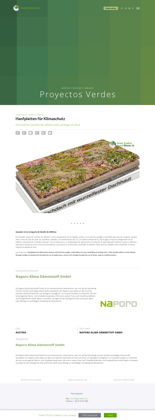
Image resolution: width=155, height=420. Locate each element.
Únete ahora (110, 8)
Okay (110, 415)
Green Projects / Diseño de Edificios (30, 115)
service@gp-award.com (79, 398)
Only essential (89, 415)
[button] (18, 133)
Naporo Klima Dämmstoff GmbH (100, 332)
